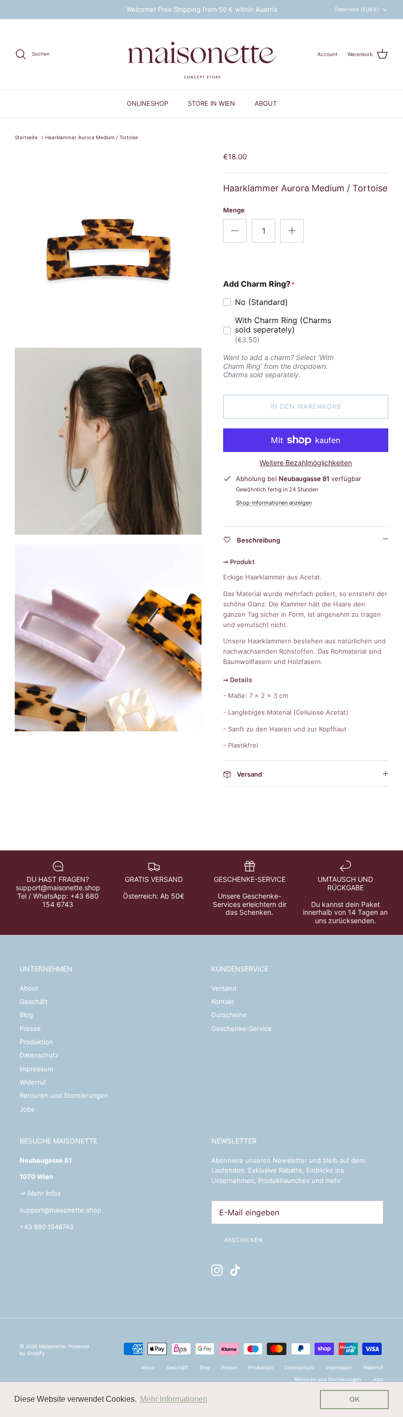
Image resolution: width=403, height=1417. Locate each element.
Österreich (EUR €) (356, 9)
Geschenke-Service (241, 1028)
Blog (26, 1015)
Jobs (27, 1109)
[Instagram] (217, 1270)
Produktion (36, 1042)
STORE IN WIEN (211, 103)
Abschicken (243, 1239)
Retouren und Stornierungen (64, 1095)
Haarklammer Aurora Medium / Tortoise (91, 138)
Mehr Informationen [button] (173, 1399)
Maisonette (52, 1346)
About (29, 988)
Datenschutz (39, 1055)
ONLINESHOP (147, 103)
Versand (223, 988)
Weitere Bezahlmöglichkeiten (305, 463)
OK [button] (354, 1399)
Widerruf (33, 1082)
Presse (30, 1028)
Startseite (26, 138)
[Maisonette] (201, 54)
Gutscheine (229, 1015)
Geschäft (34, 1001)
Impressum (36, 1069)
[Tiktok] (235, 1270)
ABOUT (266, 103)
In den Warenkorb (306, 406)
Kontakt (222, 1001)
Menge (234, 210)
